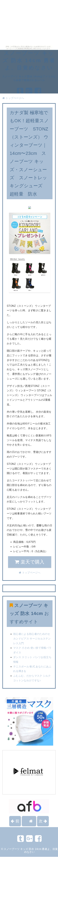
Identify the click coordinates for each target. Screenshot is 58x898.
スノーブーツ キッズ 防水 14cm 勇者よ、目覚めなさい (29, 60)
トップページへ (14, 98)
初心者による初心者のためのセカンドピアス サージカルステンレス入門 (32, 639)
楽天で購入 (31, 561)
